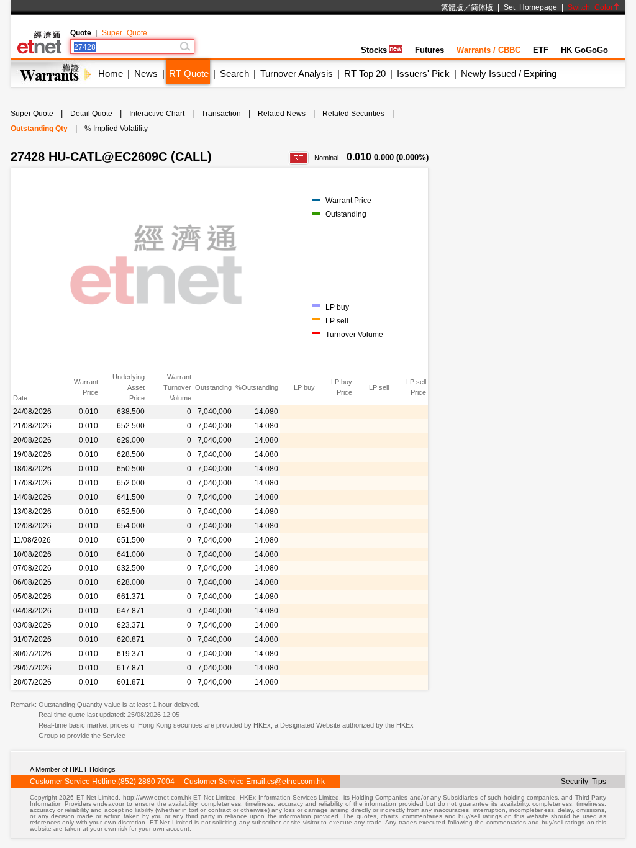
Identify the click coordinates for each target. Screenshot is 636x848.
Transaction (221, 113)
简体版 (482, 7)
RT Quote (189, 73)
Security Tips (583, 781)
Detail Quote (91, 113)
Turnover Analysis (296, 73)
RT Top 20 (365, 73)
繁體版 (452, 7)
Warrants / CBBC (488, 50)
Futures (429, 50)
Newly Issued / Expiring (508, 73)
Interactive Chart (156, 113)
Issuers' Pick (423, 73)
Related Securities (353, 113)
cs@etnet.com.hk (296, 781)
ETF (540, 50)
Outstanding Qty (39, 128)
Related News (282, 113)
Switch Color (590, 7)
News (146, 73)
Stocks (374, 50)
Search (234, 73)
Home (110, 73)
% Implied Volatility (116, 128)
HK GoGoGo (584, 50)
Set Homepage (530, 7)
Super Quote (124, 33)
